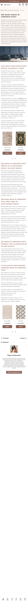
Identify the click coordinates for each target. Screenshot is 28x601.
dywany (21, 98)
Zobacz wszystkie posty (14, 372)
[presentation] (12, 158)
